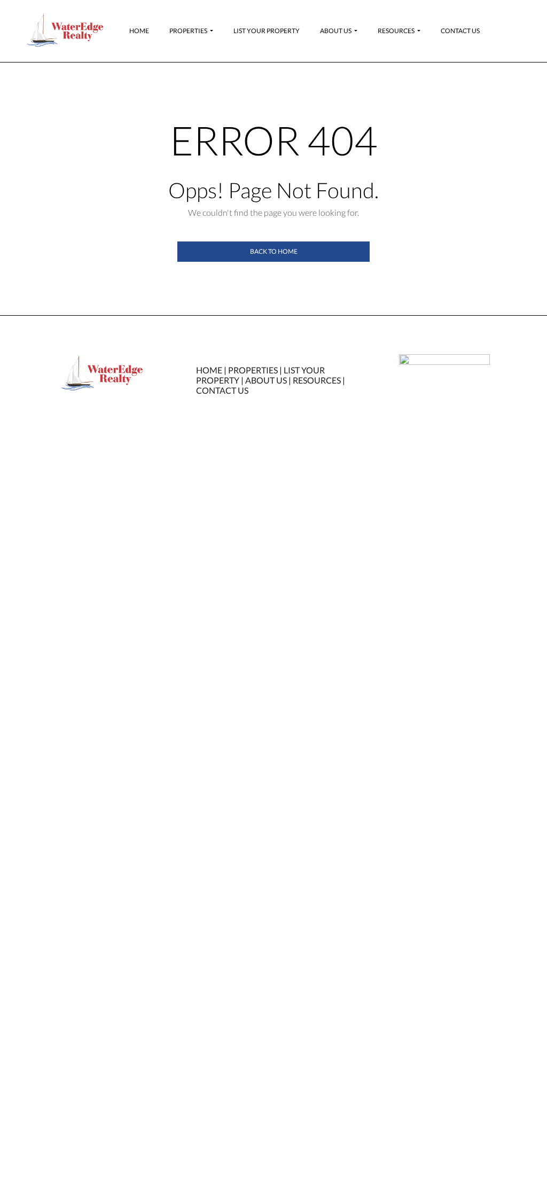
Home (139, 31)
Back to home (274, 251)
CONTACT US (222, 390)
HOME (209, 370)
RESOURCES (317, 380)
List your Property (266, 31)
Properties (188, 31)
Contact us (460, 31)
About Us (335, 31)
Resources (396, 31)
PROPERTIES (253, 370)
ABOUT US (266, 380)
